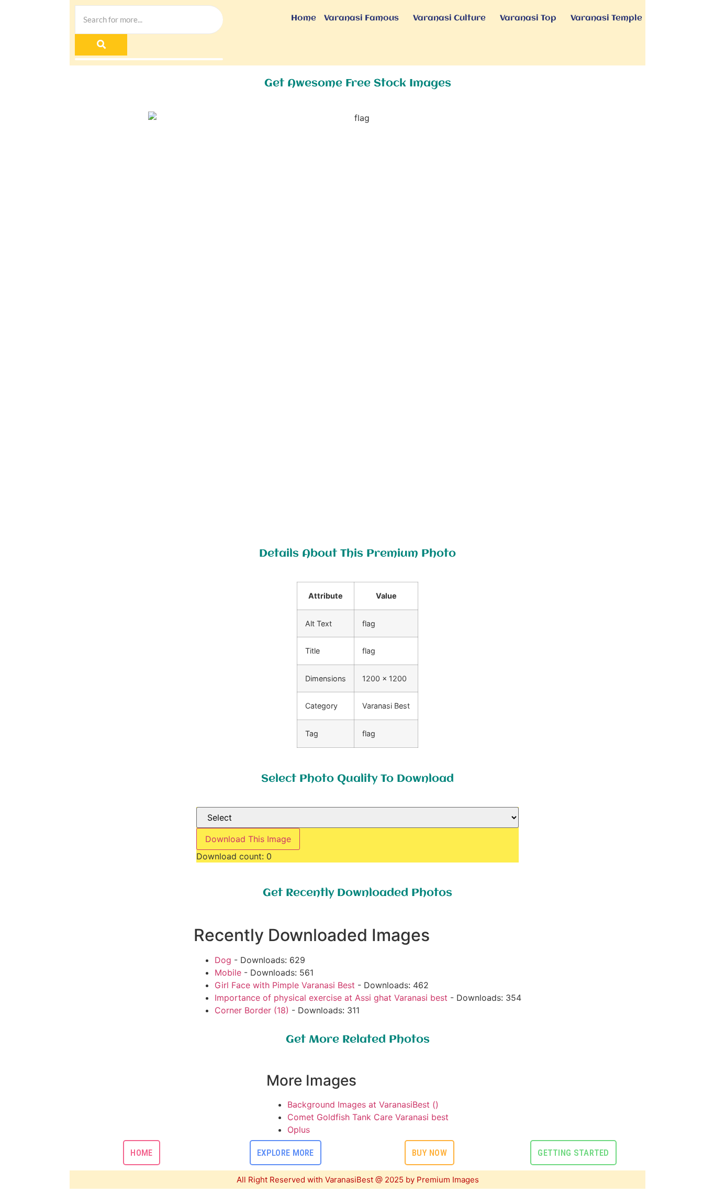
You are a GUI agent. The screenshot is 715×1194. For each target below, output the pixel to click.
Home (303, 18)
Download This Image (248, 839)
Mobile (228, 972)
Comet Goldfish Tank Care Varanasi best (368, 1117)
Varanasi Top (528, 18)
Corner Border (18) (252, 1010)
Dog (223, 960)
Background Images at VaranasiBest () (363, 1104)
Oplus (298, 1129)
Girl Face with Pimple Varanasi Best (285, 985)
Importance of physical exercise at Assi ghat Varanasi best (331, 997)
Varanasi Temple (606, 18)
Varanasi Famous (361, 18)
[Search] (101, 45)
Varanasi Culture (449, 18)
